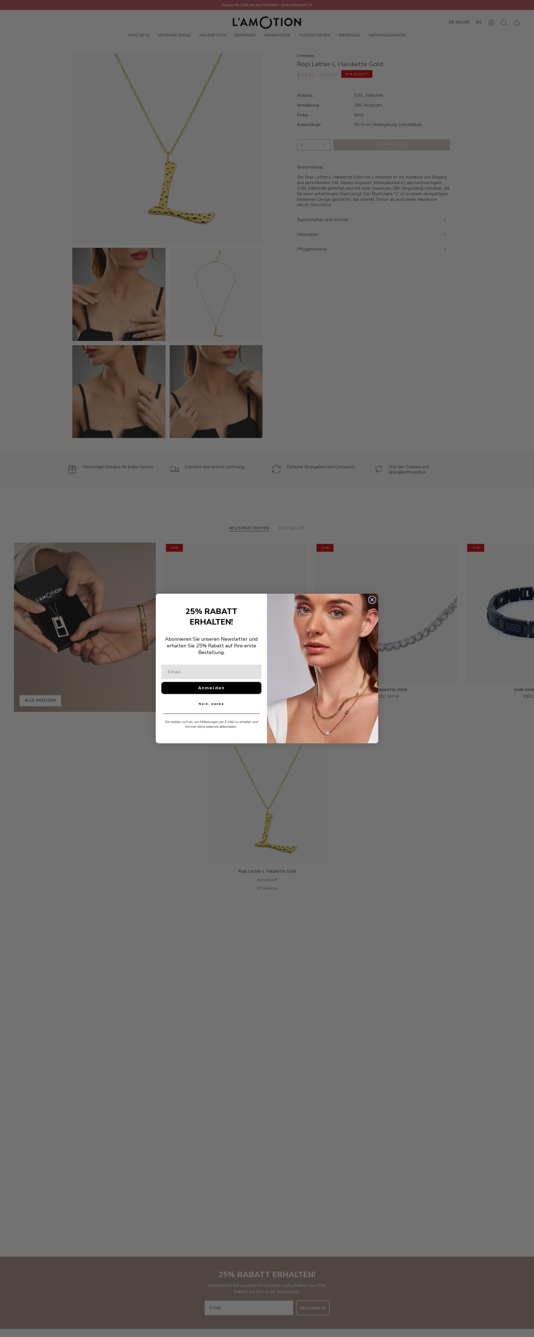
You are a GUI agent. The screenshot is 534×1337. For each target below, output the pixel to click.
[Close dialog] (372, 599)
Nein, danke (211, 704)
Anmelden (211, 688)
